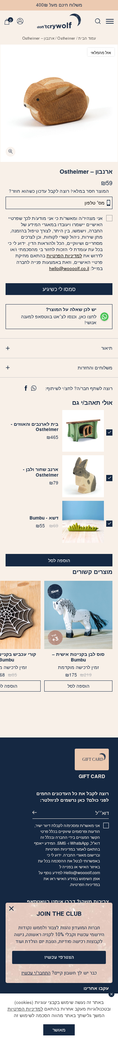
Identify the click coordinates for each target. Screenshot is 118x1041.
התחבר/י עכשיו (35, 973)
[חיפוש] (98, 21)
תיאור (106, 348)
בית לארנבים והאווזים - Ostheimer (34, 426)
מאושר (59, 1030)
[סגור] (111, 994)
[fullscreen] (10, 152)
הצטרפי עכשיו (59, 957)
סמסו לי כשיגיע (59, 288)
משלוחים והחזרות (95, 367)
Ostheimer (66, 38)
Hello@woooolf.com (82, 872)
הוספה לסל (59, 560)
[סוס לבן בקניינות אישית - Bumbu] (78, 615)
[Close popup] (11, 908)
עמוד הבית (87, 38)
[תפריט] (110, 21)
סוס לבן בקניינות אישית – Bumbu (78, 657)
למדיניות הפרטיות (64, 255)
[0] (7, 22)
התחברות (21, 21)
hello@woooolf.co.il (69, 268)
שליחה (38, 813)
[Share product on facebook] (26, 388)
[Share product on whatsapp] (33, 388)
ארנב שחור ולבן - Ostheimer (40, 472)
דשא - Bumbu (44, 518)
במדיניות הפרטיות (60, 849)
